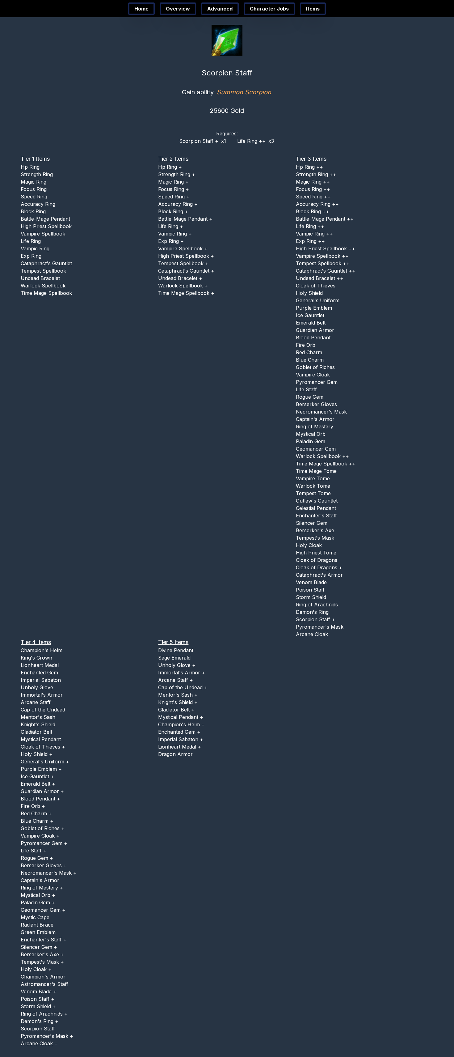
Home (141, 9)
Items (313, 9)
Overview (178, 9)
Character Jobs (269, 9)
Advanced (220, 9)
